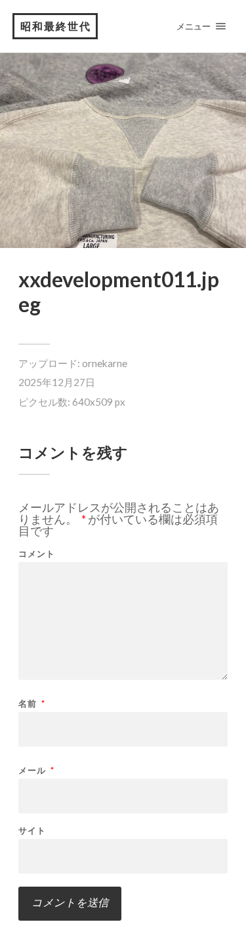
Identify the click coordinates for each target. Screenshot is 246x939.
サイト (32, 830)
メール (36, 770)
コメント (36, 554)
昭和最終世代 (55, 26)
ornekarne (104, 363)
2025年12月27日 (56, 382)
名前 (31, 704)
